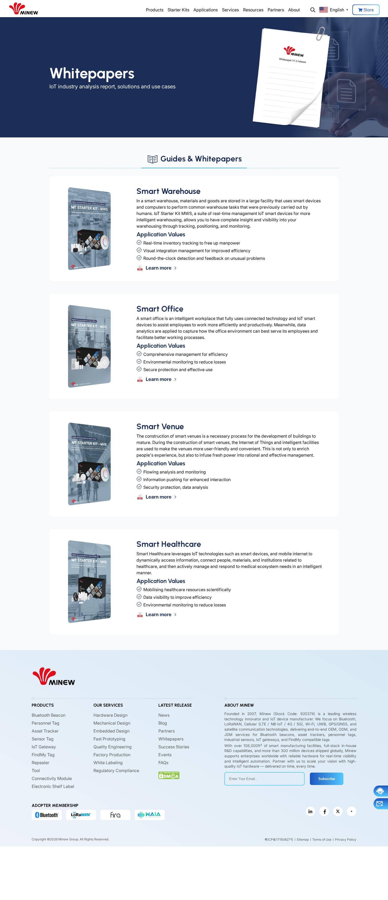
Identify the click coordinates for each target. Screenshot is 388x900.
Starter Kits (178, 9)
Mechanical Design (111, 723)
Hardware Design (110, 715)
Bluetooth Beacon (48, 715)
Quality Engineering (112, 746)
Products (154, 9)
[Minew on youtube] (351, 811)
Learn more (158, 268)
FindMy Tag (43, 754)
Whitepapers (170, 738)
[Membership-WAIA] (150, 815)
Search (312, 9)
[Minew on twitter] (337, 811)
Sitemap (303, 839)
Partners (276, 9)
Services (230, 9)
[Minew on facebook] (324, 811)
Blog (162, 723)
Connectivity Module (52, 778)
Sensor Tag (43, 738)
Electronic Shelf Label (53, 786)
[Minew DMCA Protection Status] (168, 775)
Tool (36, 770)
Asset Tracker (45, 731)
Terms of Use (322, 839)
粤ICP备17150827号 (278, 839)
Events (165, 754)
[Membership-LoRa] (81, 815)
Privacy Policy (345, 839)
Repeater (40, 762)
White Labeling (108, 762)
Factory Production (111, 754)
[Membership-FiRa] (115, 815)
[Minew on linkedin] (310, 811)
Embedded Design (111, 731)
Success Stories (173, 746)
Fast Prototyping (109, 738)
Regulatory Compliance (116, 770)
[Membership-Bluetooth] (47, 815)
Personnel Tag (45, 723)
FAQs (163, 762)
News (163, 715)
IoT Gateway (44, 746)
